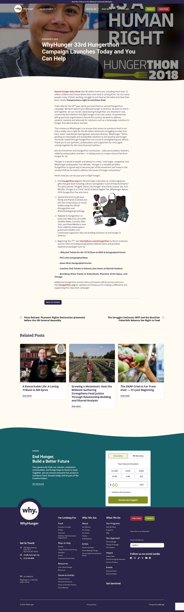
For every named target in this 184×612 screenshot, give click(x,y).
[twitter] (143, 557)
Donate (150, 9)
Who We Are (91, 9)
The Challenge (111, 542)
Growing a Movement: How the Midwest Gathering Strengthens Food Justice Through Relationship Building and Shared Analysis (92, 393)
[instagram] (135, 557)
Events (109, 567)
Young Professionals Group (67, 550)
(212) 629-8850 (29, 558)
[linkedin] (150, 557)
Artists (60, 555)
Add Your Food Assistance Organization (67, 537)
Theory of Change (112, 545)
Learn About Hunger (65, 567)
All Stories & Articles (65, 582)
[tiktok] (139, 557)
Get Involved (123, 9)
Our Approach (113, 538)
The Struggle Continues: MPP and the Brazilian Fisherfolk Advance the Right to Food (134, 319)
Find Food (163, 9)
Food (60, 523)
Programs (109, 530)
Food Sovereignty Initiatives (115, 559)
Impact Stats (110, 556)
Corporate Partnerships (66, 558)
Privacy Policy (91, 604)
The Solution (110, 547)
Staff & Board (86, 539)
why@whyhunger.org (31, 555)
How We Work (111, 527)
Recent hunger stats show (67, 91)
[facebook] (131, 557)
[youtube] (146, 557)
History (84, 536)
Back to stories (53, 302)
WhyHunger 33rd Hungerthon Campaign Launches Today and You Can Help (88, 51)
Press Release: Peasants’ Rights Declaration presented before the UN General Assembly (54, 319)
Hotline (60, 530)
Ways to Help (64, 543)
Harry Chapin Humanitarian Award (91, 554)
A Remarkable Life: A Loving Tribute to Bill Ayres (41, 388)
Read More (27, 396)
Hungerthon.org (67, 285)
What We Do (107, 9)
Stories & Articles (66, 575)
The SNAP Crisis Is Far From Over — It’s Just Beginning (138, 388)
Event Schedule (111, 574)
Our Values (86, 530)
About (85, 523)
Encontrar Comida (64, 527)
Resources (63, 563)
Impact (109, 552)
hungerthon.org (70, 181)
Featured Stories (64, 579)
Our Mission (86, 527)
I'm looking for (55, 8)
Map (107, 533)
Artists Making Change (90, 550)
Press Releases (63, 588)
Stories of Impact (88, 547)
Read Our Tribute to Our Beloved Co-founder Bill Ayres (92, 2)
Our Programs (113, 523)
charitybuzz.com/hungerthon (95, 241)
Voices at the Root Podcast (67, 585)
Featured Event (111, 571)
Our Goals (85, 533)
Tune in (61, 215)
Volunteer (61, 552)
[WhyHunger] (23, 9)
